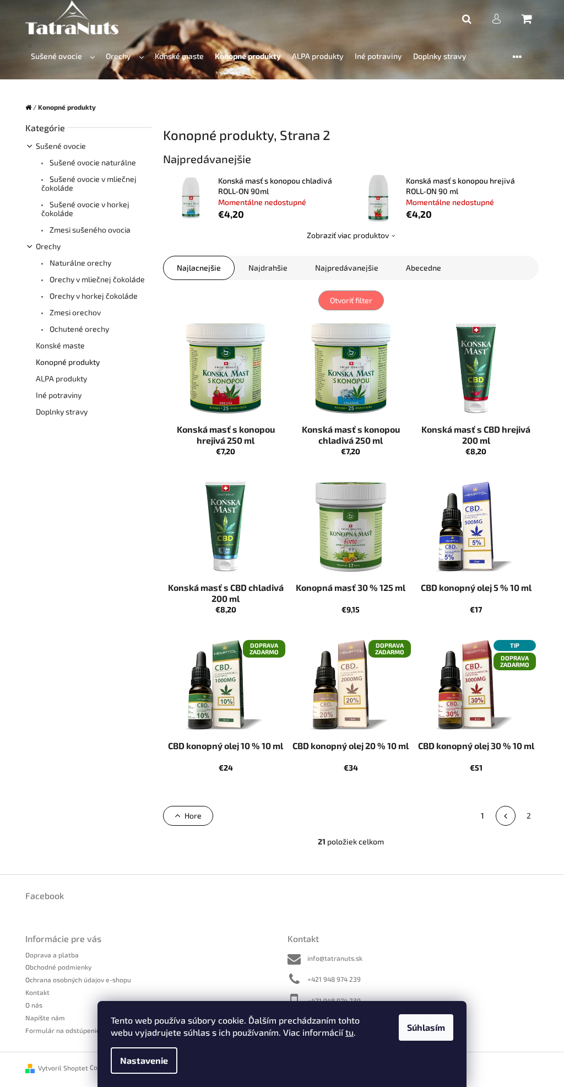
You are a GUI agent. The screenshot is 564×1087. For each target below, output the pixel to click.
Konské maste (60, 345)
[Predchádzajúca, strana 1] (506, 816)
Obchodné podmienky (58, 967)
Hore (193, 815)
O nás (33, 1005)
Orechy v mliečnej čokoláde (96, 279)
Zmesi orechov (74, 312)
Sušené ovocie (61, 145)
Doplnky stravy (62, 411)
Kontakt (37, 992)
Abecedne (423, 267)
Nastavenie (144, 1060)
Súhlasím (426, 1027)
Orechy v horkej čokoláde (93, 295)
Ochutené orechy (78, 328)
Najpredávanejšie (346, 267)
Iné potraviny (59, 395)
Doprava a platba (52, 955)
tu (349, 1032)
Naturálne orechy (79, 262)
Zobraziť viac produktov (348, 235)
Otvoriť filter (351, 300)
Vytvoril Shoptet (63, 1068)
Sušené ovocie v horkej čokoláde (85, 209)
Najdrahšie (268, 267)
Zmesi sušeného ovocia (89, 229)
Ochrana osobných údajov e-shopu (78, 979)
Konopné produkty (68, 362)
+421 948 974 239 (334, 979)
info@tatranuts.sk (334, 958)
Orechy (48, 246)
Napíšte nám (45, 1017)
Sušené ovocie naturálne (92, 162)
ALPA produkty (61, 378)
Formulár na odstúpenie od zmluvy (79, 1030)
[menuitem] (62, 56)
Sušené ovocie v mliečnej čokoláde (89, 183)
